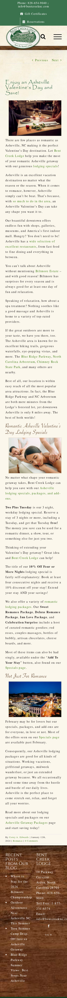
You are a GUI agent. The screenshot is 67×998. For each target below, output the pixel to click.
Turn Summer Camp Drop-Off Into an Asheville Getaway (20, 938)
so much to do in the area (32, 201)
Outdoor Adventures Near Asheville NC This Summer (21, 912)
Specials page (15, 668)
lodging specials (45, 166)
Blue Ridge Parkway (36, 356)
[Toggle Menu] (58, 36)
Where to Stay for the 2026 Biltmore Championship (21, 886)
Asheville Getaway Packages (26, 822)
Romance (18, 840)
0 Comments (31, 840)
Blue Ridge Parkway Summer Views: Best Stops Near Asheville (19, 967)
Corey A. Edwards (19, 837)
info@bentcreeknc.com (33, 6)
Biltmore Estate (47, 271)
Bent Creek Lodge (25, 558)
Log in (48, 934)
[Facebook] (48, 925)
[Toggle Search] (43, 36)
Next (55, 60)
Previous (41, 60)
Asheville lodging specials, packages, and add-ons (33, 493)
